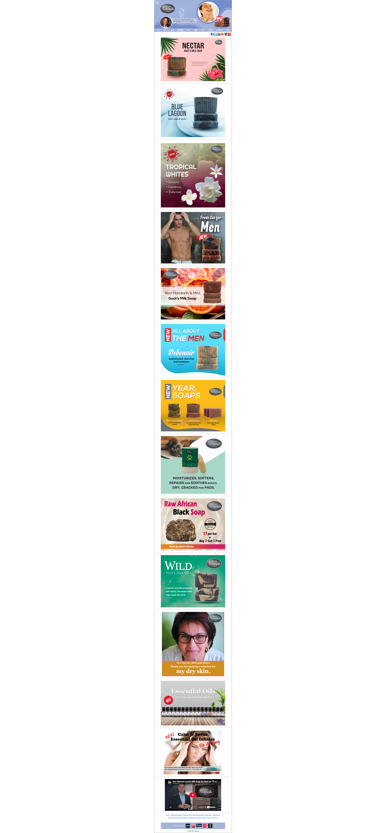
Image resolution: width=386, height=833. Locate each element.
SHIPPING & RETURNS (198, 815)
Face (165, 30)
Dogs (202, 30)
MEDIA (199, 817)
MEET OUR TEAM (187, 815)
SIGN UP (204, 817)
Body (172, 30)
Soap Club (195, 30)
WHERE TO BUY (193, 817)
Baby (188, 30)
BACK (208, 815)
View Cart (228, 30)
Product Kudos (210, 30)
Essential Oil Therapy (180, 30)
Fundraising (219, 30)
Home (158, 30)
